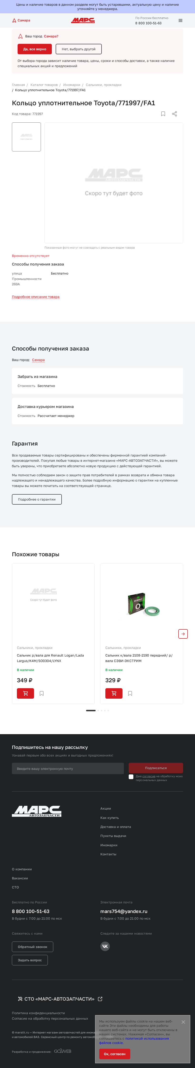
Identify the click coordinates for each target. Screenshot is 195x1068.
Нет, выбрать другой (79, 49)
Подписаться (156, 768)
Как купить (109, 818)
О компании (22, 869)
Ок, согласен (115, 1054)
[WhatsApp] (173, 119)
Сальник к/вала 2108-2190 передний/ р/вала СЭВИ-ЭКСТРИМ (139, 657)
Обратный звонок (32, 947)
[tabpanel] (53, 633)
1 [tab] (91, 710)
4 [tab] (105, 710)
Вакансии (20, 878)
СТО (15, 887)
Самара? (51, 36)
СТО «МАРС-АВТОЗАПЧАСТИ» (59, 999)
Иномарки (108, 845)
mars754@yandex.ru (123, 911)
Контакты (108, 854)
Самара (38, 360)
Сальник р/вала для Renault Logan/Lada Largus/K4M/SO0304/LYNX (50, 657)
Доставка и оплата (115, 827)
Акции (105, 808)
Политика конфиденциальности (38, 1013)
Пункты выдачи (113, 836)
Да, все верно (34, 49)
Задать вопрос (30, 960)
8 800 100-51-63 (148, 23)
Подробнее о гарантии (37, 499)
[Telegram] (150, 119)
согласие (149, 776)
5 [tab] (108, 710)
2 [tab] (98, 710)
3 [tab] (101, 710)
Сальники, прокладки (35, 648)
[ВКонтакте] (158, 119)
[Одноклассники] (165, 119)
